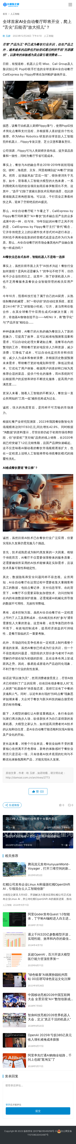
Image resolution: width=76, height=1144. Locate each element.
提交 (38, 1110)
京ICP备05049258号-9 (45, 1131)
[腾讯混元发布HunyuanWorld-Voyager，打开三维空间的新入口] (14, 869)
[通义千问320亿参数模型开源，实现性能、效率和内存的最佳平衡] (14, 939)
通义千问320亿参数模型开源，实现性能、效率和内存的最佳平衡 (50, 937)
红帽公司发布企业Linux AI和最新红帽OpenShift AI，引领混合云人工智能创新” (36, 887)
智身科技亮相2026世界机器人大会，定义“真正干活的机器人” (49, 1017)
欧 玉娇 (7, 35)
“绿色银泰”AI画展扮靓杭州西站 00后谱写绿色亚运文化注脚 (49, 977)
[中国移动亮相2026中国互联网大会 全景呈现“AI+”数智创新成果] (14, 1000)
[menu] (70, 4)
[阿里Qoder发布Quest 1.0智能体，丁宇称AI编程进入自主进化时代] (14, 919)
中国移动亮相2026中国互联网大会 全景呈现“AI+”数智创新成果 (49, 997)
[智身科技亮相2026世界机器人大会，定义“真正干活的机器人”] (14, 1020)
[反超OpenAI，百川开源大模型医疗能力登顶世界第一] (14, 959)
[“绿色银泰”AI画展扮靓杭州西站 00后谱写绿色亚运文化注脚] (14, 980)
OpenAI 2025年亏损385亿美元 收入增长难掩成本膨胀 (50, 1037)
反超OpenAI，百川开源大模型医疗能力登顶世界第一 (49, 956)
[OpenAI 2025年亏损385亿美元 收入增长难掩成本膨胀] (14, 1040)
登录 (8, 1104)
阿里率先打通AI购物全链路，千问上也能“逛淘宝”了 (50, 1057)
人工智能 (48, 35)
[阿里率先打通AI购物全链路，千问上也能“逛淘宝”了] (14, 1060)
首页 (5, 13)
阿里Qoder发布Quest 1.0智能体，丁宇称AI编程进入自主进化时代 (50, 916)
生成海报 (13, 805)
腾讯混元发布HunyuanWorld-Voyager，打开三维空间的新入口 (49, 866)
